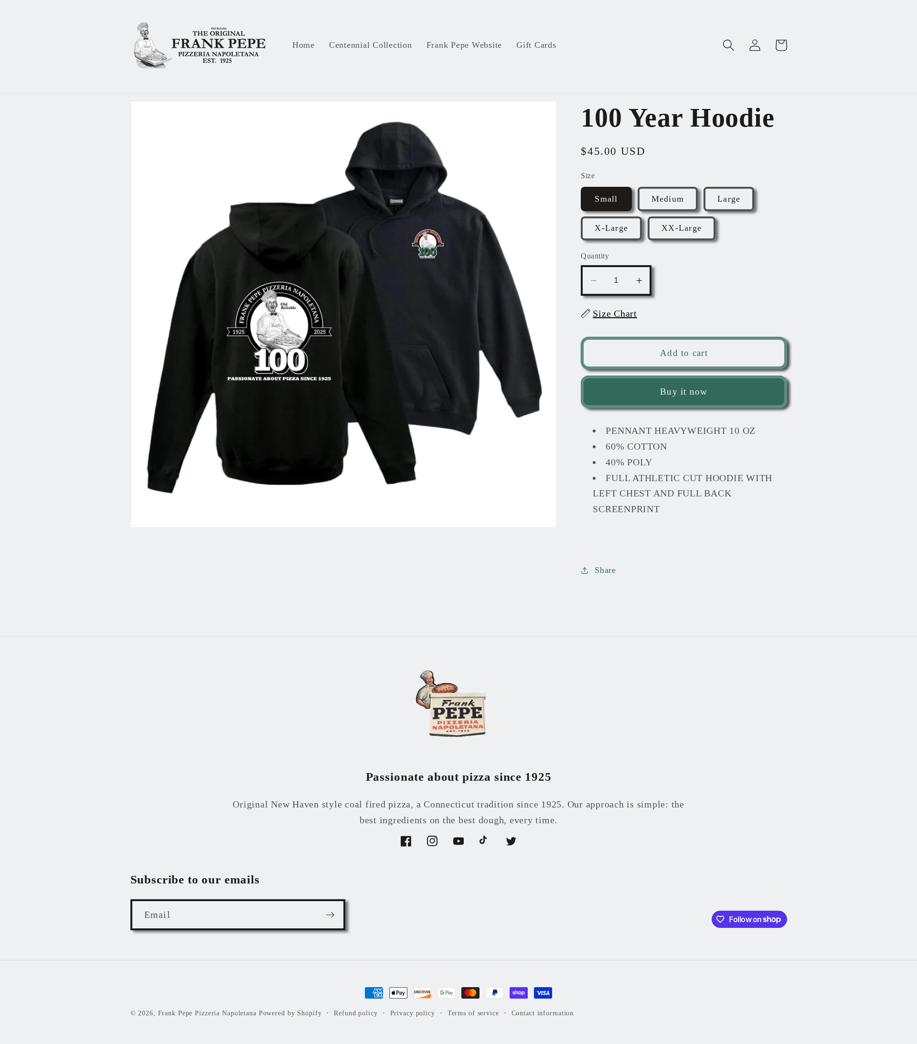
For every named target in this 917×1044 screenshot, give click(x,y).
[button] (728, 45)
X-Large (611, 228)
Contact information (543, 1013)
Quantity (595, 256)
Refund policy (355, 1013)
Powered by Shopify (290, 1013)
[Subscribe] (330, 914)
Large (728, 199)
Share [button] (605, 570)
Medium (667, 199)
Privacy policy (412, 1013)
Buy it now (684, 392)
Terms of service (473, 1013)
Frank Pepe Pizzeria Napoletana (207, 1013)
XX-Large (681, 228)
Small (606, 199)
